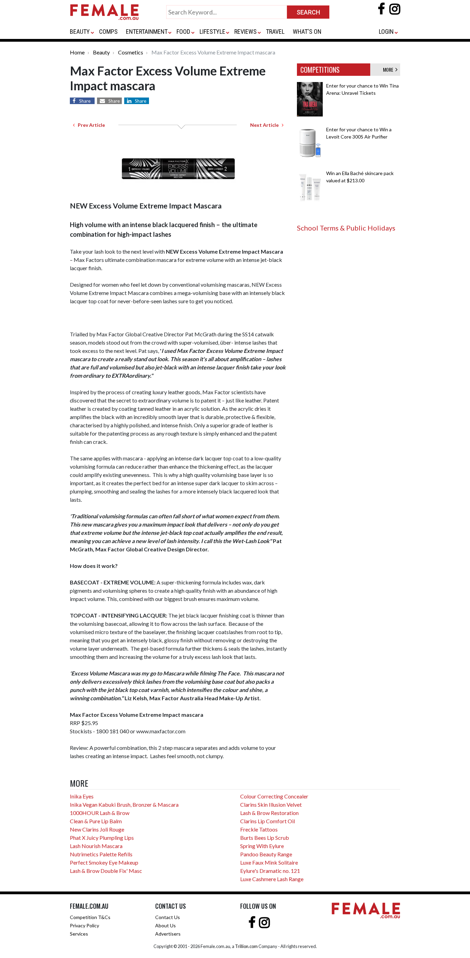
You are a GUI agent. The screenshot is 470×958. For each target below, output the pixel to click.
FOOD (183, 31)
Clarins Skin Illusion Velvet (271, 804)
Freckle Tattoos (259, 829)
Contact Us (167, 917)
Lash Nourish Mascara (96, 846)
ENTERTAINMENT (147, 31)
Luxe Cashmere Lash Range (271, 879)
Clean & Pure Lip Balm (96, 821)
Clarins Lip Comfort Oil (267, 821)
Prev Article (90, 125)
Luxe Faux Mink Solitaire (269, 862)
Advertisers (168, 934)
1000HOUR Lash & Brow (99, 812)
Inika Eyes (82, 796)
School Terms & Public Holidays (346, 228)
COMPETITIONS (320, 69)
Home (77, 52)
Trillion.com (246, 946)
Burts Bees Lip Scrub (264, 837)
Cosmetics (130, 52)
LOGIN (386, 31)
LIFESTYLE (212, 31)
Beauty (101, 52)
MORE (389, 69)
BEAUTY (80, 31)
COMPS (108, 31)
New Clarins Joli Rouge (97, 829)
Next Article (266, 125)
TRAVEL (275, 31)
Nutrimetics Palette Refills (101, 854)
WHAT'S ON (307, 31)
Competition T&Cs (90, 917)
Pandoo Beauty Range (266, 854)
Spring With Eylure (262, 846)
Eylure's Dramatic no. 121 (270, 870)
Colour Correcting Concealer (274, 796)
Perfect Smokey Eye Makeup (104, 862)
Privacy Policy (84, 925)
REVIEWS (245, 31)
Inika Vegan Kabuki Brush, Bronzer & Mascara (124, 804)
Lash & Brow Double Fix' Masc (106, 870)
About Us (165, 925)
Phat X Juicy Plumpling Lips (102, 837)
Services (79, 934)
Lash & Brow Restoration (269, 812)
